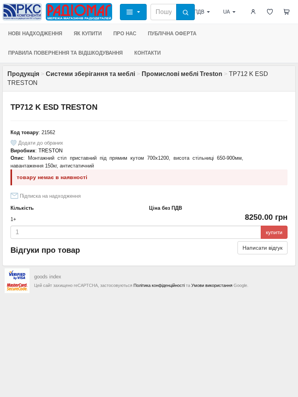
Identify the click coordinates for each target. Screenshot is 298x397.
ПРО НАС (124, 33)
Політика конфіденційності (159, 285)
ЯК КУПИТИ (88, 33)
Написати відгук (262, 248)
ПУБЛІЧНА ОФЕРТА (172, 33)
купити (274, 232)
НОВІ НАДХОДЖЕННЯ (35, 33)
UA (226, 12)
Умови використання (211, 285)
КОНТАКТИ (147, 53)
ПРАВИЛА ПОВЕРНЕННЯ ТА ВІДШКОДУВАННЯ (65, 53)
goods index (47, 277)
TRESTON (50, 151)
